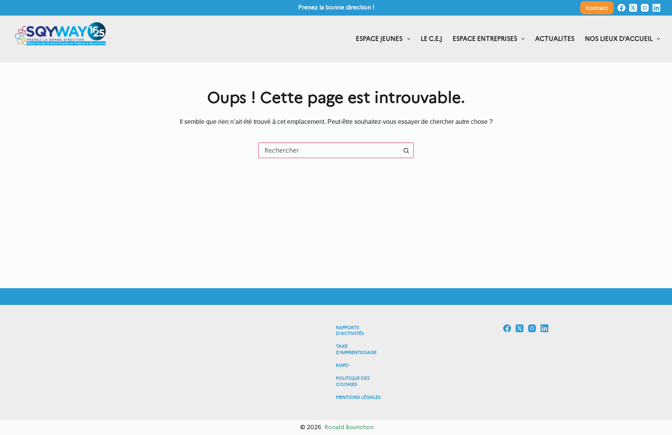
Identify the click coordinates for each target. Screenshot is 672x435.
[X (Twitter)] (633, 8)
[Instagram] (645, 8)
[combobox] (329, 150)
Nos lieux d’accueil (619, 38)
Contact (597, 8)
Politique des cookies (353, 381)
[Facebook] (621, 8)
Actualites (554, 38)
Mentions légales (358, 397)
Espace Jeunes (379, 38)
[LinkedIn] (656, 8)
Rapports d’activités (350, 330)
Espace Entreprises (485, 38)
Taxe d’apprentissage (356, 349)
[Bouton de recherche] (406, 150)
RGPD (342, 365)
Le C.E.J (431, 38)
